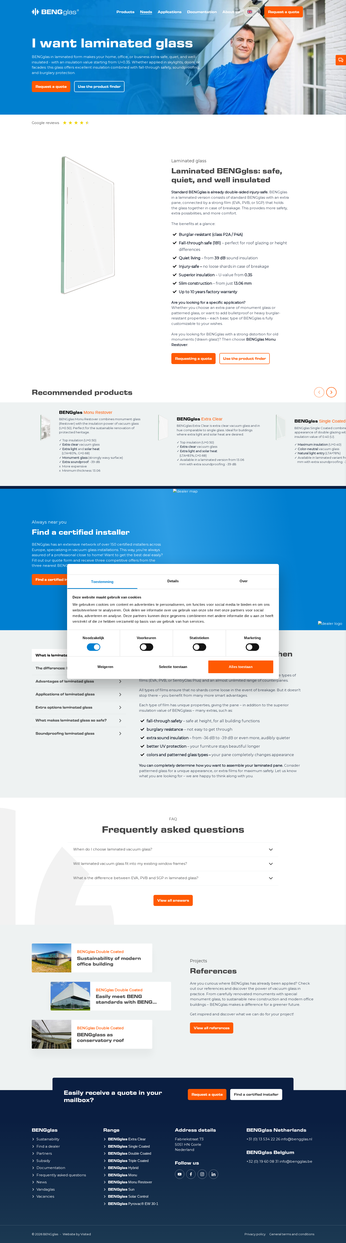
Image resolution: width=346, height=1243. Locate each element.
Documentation (202, 12)
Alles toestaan (240, 667)
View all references (211, 1028)
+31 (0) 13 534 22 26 (263, 1139)
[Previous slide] (319, 392)
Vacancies (45, 1196)
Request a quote (283, 12)
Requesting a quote (193, 358)
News (41, 1182)
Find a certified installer (58, 579)
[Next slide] (331, 392)
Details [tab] (173, 581)
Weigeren (105, 667)
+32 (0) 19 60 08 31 (263, 1161)
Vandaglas (45, 1189)
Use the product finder (99, 86)
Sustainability (47, 1139)
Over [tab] (244, 581)
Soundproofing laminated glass (65, 733)
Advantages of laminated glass (65, 681)
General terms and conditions (291, 1234)
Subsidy (43, 1160)
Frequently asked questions (61, 1175)
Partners (44, 1153)
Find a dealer (48, 1146)
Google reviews (45, 122)
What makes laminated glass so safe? (71, 720)
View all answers (173, 900)
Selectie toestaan (173, 667)
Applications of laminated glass (65, 694)
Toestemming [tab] (102, 582)
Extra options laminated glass (64, 707)
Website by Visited (77, 1234)
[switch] (146, 647)
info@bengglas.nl (296, 1139)
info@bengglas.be (296, 1161)
